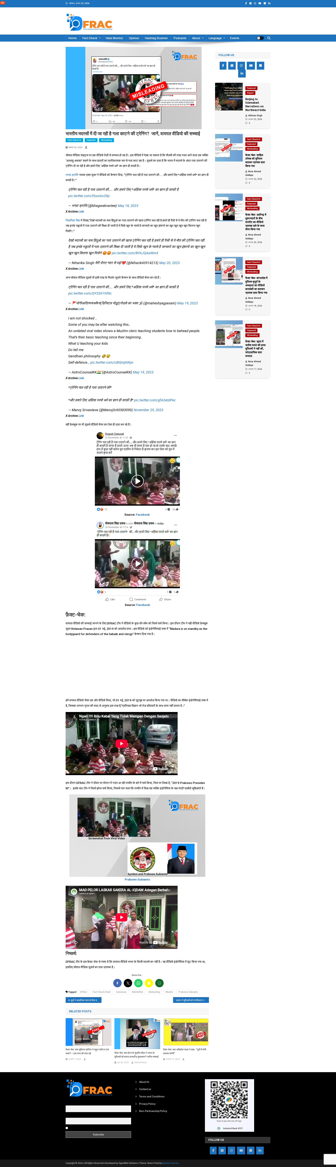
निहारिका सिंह (73, 220)
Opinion (134, 38)
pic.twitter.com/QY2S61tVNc (90, 293)
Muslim (169, 992)
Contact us (145, 1089)
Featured (91, 140)
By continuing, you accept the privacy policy (93, 1127)
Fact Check (89, 38)
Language (215, 38)
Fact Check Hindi (101, 992)
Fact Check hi (74, 140)
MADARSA (137, 992)
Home (72, 38)
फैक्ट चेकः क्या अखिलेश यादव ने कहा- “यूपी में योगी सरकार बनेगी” (184, 1051)
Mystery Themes (170, 1163)
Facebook (143, 514)
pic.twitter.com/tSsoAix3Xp (89, 196)
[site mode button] (260, 38)
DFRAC (83, 992)
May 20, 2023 (169, 263)
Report (250, 93)
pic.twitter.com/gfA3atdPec (155, 400)
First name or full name (78, 1103)
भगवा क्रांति (72, 175)
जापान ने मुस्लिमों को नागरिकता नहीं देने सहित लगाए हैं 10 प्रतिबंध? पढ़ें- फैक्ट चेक (192, 1000)
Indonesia (121, 992)
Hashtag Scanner (156, 38)
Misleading (106, 140)
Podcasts (180, 38)
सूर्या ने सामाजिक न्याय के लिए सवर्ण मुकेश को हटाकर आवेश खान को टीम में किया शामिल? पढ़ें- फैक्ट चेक (86, 1000)
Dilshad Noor (140, 1062)
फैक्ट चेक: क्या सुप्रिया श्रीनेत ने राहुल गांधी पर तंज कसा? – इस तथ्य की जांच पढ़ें (87, 1051)
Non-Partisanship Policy (153, 1111)
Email (69, 1115)
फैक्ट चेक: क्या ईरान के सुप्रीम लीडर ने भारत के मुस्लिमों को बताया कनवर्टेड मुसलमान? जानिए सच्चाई (136, 1054)
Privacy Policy (147, 1103)
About (196, 38)
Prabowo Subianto (188, 992)
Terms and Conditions (151, 1096)
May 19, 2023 (187, 303)
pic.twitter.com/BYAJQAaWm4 (135, 253)
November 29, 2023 (148, 410)
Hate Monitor (114, 38)
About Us (144, 1082)
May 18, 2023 (128, 206)
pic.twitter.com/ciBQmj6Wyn (111, 362)
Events (234, 38)
